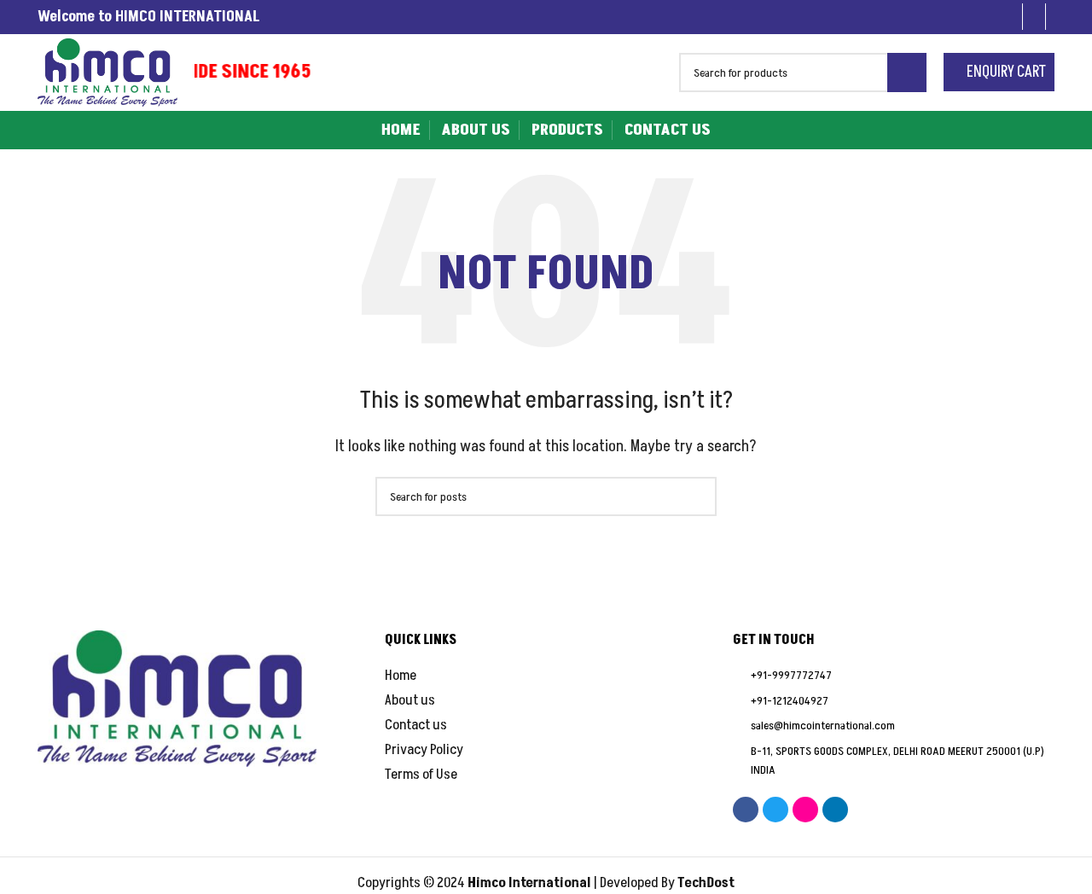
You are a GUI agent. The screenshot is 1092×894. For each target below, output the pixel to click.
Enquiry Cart (1005, 72)
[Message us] (1034, 16)
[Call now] (1010, 16)
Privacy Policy (424, 750)
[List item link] (893, 675)
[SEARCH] (906, 72)
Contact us (416, 725)
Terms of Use (421, 775)
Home (400, 676)
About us (410, 701)
